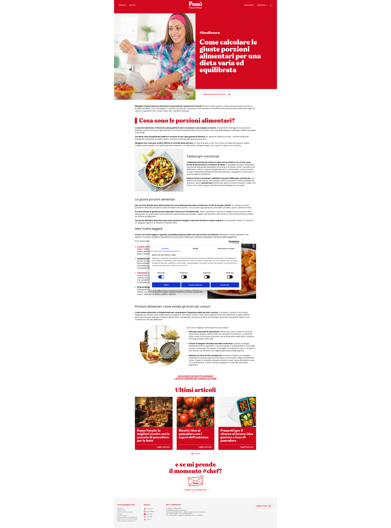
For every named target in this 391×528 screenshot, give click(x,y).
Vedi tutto (195, 454)
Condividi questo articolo (214, 94)
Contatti (120, 508)
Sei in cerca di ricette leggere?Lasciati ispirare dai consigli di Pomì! (195, 377)
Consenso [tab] (165, 248)
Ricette (132, 5)
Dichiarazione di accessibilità (127, 517)
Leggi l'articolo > (164, 447)
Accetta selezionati (195, 285)
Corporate (261, 5)
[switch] (184, 276)
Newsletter (121, 510)
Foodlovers (249, 5)
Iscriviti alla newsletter (195, 490)
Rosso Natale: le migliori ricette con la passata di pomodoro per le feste (153, 436)
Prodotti (122, 5)
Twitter (149, 517)
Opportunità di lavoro (125, 512)
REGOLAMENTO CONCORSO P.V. (126, 521)
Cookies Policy (122, 515)
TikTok (149, 519)
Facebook (150, 509)
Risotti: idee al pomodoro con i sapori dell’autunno (193, 434)
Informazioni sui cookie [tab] (226, 248)
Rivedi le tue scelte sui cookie (127, 519)
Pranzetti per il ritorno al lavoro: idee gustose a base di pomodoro (236, 436)
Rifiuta (166, 285)
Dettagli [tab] (195, 248)
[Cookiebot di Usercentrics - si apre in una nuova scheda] (230, 242)
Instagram (150, 511)
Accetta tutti (224, 285)
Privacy (119, 514)
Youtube (150, 514)
